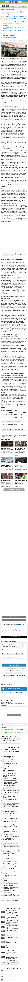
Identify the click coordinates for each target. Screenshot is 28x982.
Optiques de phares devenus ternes (20, 448)
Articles (2, 9)
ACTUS (24, 6)
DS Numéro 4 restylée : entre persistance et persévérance (10, 760)
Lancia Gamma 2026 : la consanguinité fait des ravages (11, 835)
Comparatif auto (8, 977)
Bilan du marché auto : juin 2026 (11, 790)
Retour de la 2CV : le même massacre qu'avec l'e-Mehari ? (10, 854)
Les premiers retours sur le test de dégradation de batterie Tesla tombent (10, 756)
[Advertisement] (14, 237)
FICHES (12, 6)
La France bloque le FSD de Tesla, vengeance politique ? (10, 779)
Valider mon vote (14, 715)
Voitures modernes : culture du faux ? (20, 465)
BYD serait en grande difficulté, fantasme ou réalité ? (11, 887)
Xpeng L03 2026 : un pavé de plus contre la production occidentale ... (10, 787)
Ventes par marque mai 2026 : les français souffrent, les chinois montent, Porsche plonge (10, 821)
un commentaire (14, 616)
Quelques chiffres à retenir (9, 37)
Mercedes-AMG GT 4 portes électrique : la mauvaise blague (11, 864)
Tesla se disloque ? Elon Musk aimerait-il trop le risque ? (10, 782)
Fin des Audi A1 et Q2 (8, 904)
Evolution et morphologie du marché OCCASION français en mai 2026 (10, 826)
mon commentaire (14, 665)
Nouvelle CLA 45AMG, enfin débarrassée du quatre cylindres (10, 775)
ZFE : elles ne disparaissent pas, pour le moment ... (11, 850)
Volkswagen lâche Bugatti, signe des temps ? (9, 876)
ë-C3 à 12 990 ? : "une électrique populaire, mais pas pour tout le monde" (10, 884)
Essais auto (6, 974)
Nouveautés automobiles (10, 9)
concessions (14, 98)
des (14, 636)
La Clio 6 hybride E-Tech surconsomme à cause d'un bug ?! (11, 895)
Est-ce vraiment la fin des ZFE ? (10, 749)
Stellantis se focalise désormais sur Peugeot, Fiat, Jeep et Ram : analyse (11, 900)
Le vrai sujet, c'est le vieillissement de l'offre (14, 21)
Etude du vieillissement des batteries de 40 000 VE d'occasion (21, 482)
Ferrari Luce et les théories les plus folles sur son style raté (10, 810)
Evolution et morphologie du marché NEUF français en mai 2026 (10, 831)
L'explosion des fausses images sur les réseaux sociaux (11, 803)
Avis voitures (7, 970)
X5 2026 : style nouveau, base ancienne (12, 934)
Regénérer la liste (14, 490)
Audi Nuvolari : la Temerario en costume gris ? (11, 952)
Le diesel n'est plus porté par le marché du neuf (15, 16)
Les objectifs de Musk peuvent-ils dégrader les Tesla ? (10, 815)
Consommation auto (9, 980)
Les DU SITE (14, 620)
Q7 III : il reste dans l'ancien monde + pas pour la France (10, 800)
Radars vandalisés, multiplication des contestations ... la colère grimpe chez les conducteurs (10, 859)
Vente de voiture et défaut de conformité (6, 465)
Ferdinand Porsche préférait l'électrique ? (7, 448)
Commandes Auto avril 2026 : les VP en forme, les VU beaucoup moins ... (10, 868)
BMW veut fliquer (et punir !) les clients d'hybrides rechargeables (10, 839)
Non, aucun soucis (7, 696)
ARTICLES (18, 6)
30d (12, 68)
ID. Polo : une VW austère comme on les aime (9, 891)
